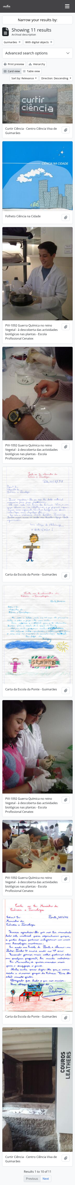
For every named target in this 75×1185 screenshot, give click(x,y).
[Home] (8, 6)
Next (46, 1179)
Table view (33, 71)
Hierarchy (38, 64)
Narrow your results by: (37, 19)
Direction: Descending (55, 78)
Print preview (15, 64)
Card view (13, 71)
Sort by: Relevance (23, 78)
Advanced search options (26, 53)
